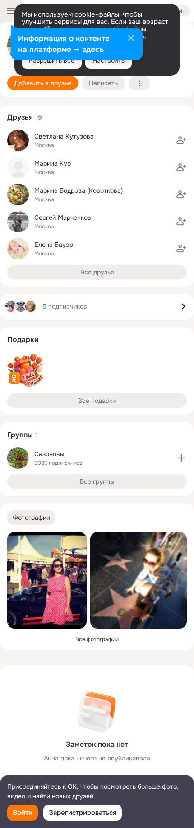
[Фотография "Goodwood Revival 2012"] (47, 580)
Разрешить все (51, 60)
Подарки (23, 339)
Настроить (108, 60)
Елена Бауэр (53, 245)
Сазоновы (49, 454)
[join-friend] (181, 140)
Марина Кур (52, 163)
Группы (20, 434)
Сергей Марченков (62, 217)
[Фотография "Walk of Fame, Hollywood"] (138, 580)
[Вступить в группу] (181, 458)
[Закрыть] (130, 38)
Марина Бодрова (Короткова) (78, 190)
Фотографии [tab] (31, 517)
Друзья (20, 117)
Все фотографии (97, 639)
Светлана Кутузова (64, 136)
